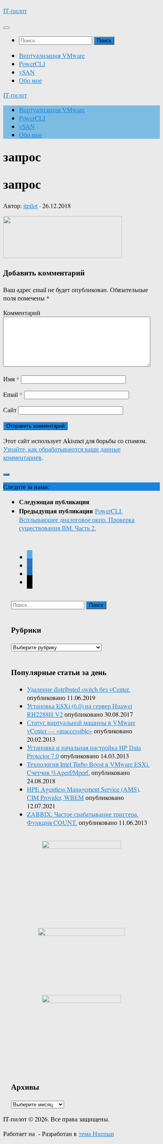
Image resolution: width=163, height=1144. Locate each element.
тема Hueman (96, 1133)
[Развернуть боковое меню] (6, 474)
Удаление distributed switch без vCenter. (78, 689)
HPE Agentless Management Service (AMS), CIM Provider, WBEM (83, 793)
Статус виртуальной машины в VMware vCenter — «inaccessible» (81, 726)
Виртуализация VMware (52, 55)
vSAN (27, 72)
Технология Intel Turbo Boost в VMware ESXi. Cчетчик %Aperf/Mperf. (88, 768)
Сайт (10, 410)
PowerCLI (32, 63)
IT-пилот (15, 10)
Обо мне (30, 80)
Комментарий (21, 312)
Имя (11, 379)
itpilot (30, 205)
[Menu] (6, 28)
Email (13, 394)
